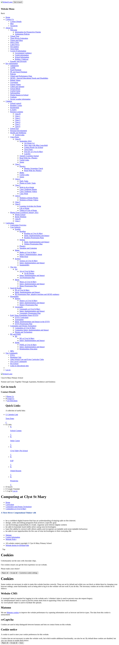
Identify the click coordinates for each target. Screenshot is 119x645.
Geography (19, 307)
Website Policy (11, 539)
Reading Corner (16, 105)
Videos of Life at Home (28, 210)
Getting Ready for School (33, 147)
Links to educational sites (19, 366)
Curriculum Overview (18, 225)
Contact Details (15, 22)
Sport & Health (15, 288)
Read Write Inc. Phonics (28, 158)
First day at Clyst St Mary (33, 152)
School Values (15, 84)
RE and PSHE (15, 334)
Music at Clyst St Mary (28, 282)
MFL (12, 351)
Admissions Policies (22, 34)
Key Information (12, 63)
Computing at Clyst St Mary (25, 328)
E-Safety (13, 110)
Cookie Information (13, 537)
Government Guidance (23, 53)
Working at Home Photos (29, 198)
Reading (23, 231)
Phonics (22, 166)
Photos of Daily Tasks (28, 183)
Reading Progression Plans (34, 238)
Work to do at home (27, 187)
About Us (9, 28)
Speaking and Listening (28, 248)
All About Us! (29, 143)
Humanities (14, 296)
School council (15, 103)
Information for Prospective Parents (28, 32)
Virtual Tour (14, 36)
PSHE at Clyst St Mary (28, 345)
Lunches (27, 154)
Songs (22, 162)
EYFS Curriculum (21, 317)
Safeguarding (15, 93)
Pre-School (14, 364)
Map (12, 24)
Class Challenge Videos (28, 191)
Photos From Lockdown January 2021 (24, 212)
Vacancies (14, 26)
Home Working (20, 217)
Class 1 (17, 116)
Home (8, 17)
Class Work (24, 194)
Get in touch (18, 2)
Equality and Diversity (18, 61)
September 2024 (25, 141)
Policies (13, 74)
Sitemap (9, 535)
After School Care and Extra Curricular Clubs (27, 359)
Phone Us (10, 396)
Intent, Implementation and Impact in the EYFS (32, 322)
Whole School (20, 215)
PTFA (12, 355)
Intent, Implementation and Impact (36, 236)
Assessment (19, 320)
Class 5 (17, 124)
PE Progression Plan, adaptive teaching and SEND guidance (37, 294)
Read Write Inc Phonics (32, 171)
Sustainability (24, 265)
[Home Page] (7, 2)
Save (21, 643)
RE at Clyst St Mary (27, 338)
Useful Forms (15, 91)
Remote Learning (16, 112)
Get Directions (12, 401)
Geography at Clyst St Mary (30, 309)
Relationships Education (28, 349)
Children (9, 101)
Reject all (5, 573)
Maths (22, 173)
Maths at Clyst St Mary (28, 252)
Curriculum (10, 223)
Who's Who (14, 42)
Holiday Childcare (21, 59)
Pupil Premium (15, 70)
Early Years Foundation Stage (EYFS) (24, 315)
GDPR (12, 68)
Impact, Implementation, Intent (31, 254)
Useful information (22, 55)
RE (16, 336)
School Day (14, 129)
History (17, 299)
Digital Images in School (19, 95)
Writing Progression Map (33, 244)
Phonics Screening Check (33, 168)
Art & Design (29, 273)
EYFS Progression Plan (23, 324)
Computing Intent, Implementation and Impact (32, 330)
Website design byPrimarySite (17, 545)
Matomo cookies (13, 613)
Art (16, 269)
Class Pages (14, 137)
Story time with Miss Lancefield (36, 145)
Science (18, 259)
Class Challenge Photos (28, 189)
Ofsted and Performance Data (21, 76)
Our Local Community (18, 361)
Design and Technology (23, 332)
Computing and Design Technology (23, 326)
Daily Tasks (24, 181)
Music (17, 280)
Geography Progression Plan (30, 313)
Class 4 (17, 122)
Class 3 (17, 120)
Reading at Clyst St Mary (33, 233)
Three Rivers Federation (19, 38)
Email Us (10, 399)
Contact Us (10, 19)
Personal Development (18, 131)
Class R (18, 114)
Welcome (13, 30)
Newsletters (14, 47)
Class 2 (17, 118)
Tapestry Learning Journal (29, 156)
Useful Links (19, 135)
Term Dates (14, 49)
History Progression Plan (29, 305)
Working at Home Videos (29, 200)
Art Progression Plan (27, 278)
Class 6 (17, 126)
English (17, 229)
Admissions (14, 66)
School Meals (15, 89)
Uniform (13, 97)
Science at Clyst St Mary (29, 261)
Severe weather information (20, 99)
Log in (8, 370)
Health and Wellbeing (18, 133)
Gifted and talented (17, 87)
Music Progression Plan (28, 286)
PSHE (17, 343)
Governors (14, 82)
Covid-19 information (18, 51)
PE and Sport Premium (18, 72)
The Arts (13, 267)
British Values (15, 80)
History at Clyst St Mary (28, 301)
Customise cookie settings (28, 573)
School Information (22, 57)
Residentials (14, 108)
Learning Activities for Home (30, 206)
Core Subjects (15, 227)
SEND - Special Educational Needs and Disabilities (29, 78)
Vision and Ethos (16, 40)
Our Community (12, 353)
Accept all (13, 573)
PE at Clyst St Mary (22, 290)
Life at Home (24, 208)
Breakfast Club (15, 357)
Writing (22, 240)
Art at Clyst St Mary (27, 271)
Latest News (14, 45)
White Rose (24, 257)
